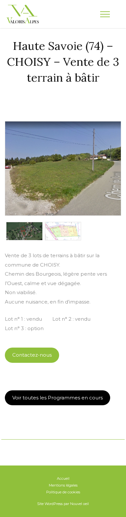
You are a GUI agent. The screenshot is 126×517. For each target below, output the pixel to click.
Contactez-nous (32, 355)
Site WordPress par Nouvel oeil (63, 503)
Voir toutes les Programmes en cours (57, 398)
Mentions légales (63, 485)
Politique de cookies (63, 492)
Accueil (63, 478)
